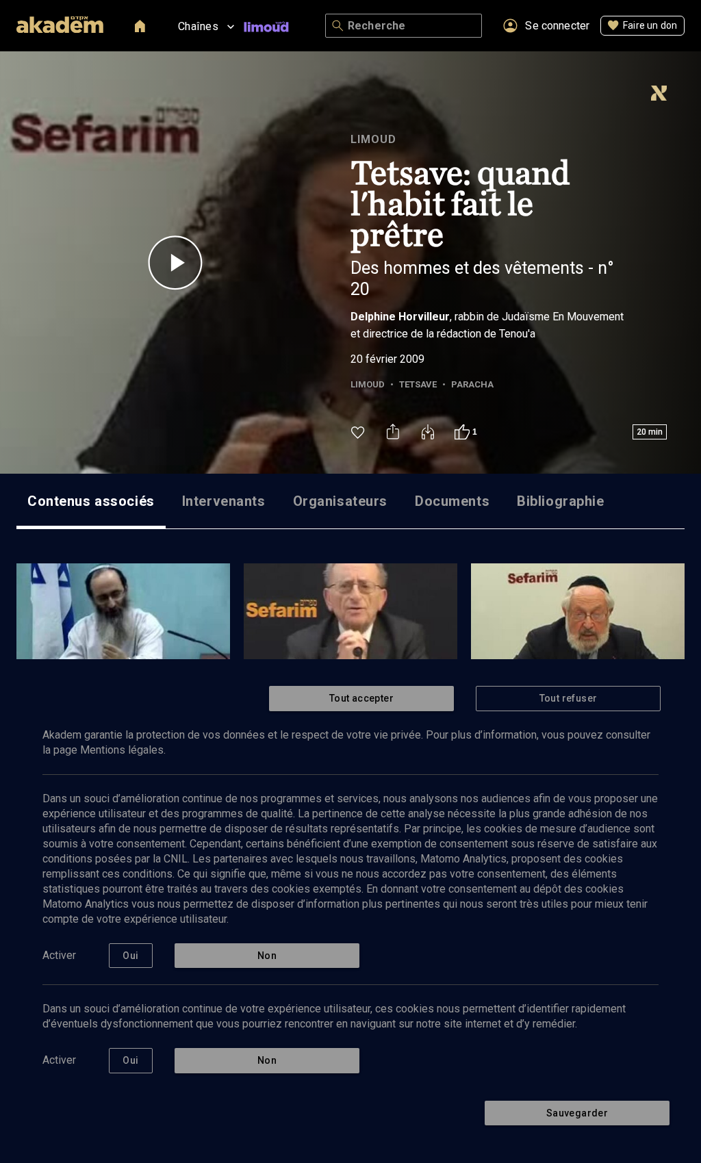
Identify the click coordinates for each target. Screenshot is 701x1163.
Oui (130, 955)
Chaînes (198, 26)
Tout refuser (568, 698)
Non (267, 955)
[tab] (91, 501)
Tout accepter (361, 698)
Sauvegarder (577, 1113)
